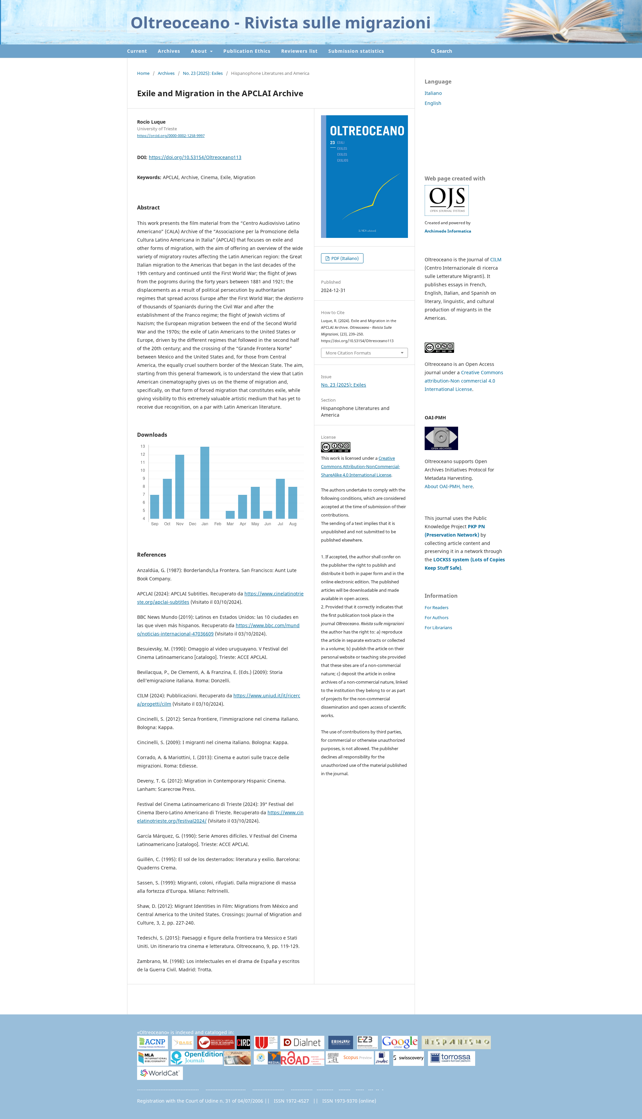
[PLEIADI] (237, 1063)
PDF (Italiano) (344, 258)
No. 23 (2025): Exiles (203, 73)
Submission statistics (356, 51)
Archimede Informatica (448, 231)
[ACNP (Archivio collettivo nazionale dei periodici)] (152, 1047)
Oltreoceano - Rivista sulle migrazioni (280, 22)
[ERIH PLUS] (340, 1047)
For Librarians (438, 627)
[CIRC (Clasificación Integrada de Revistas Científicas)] (243, 1048)
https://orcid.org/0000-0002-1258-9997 (171, 135)
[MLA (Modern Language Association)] (153, 1063)
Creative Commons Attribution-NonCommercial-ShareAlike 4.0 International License (360, 466)
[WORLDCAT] (160, 1078)
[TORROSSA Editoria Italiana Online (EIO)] (451, 1063)
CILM (496, 259)
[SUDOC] (382, 1063)
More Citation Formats (348, 353)
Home (143, 73)
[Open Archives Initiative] (441, 448)
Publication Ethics (247, 51)
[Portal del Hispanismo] (456, 1047)
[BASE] (183, 1047)
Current (137, 51)
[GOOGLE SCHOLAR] (400, 1047)
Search (443, 51)
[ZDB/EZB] (367, 1047)
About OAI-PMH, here (449, 486)
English (433, 103)
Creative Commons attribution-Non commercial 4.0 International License (464, 380)
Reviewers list (299, 51)
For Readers (436, 607)
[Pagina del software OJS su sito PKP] (447, 214)
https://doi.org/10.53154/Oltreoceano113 (195, 157)
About (200, 51)
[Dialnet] (302, 1047)
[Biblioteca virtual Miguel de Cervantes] (216, 1048)
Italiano (433, 93)
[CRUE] (266, 1047)
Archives (169, 51)
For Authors (436, 617)
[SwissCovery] (408, 1063)
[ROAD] (302, 1063)
